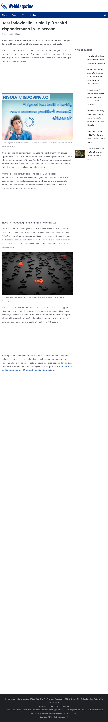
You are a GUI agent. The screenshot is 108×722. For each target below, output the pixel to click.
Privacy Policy (54, 706)
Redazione (43, 706)
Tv (23, 15)
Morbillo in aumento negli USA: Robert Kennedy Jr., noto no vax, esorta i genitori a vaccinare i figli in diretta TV (96, 118)
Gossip (14, 15)
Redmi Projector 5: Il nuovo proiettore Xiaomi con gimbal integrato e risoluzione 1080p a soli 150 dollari (95, 97)
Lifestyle (32, 15)
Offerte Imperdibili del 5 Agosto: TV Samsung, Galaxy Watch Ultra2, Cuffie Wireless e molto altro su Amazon (95, 77)
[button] (105, 15)
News (4, 15)
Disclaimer (65, 706)
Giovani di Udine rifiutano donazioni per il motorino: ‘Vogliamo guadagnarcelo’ (96, 59)
